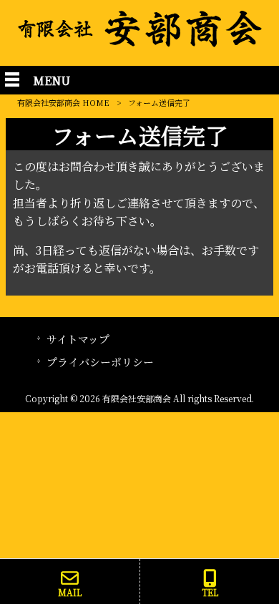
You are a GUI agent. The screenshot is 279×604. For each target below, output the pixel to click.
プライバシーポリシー (100, 361)
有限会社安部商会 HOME (63, 102)
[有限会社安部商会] (140, 42)
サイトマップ (77, 338)
